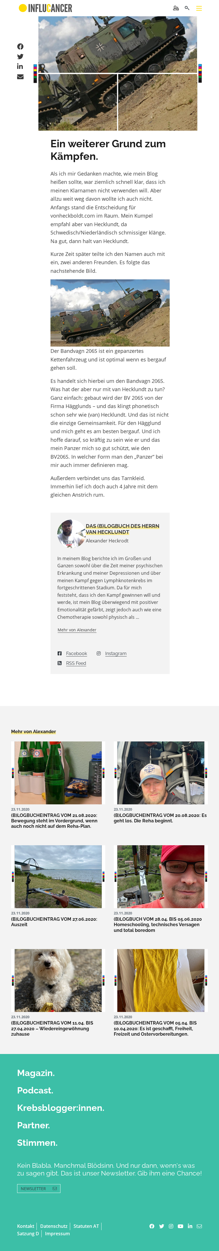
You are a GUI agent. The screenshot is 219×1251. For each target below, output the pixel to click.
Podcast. (35, 1090)
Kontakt (25, 1226)
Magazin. (36, 1073)
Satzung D (28, 1233)
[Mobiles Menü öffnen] (199, 8)
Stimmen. (37, 1142)
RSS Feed (76, 663)
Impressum (57, 1233)
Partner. (33, 1125)
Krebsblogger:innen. (60, 1108)
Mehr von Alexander (77, 630)
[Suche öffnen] (186, 8)
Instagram (116, 653)
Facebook (76, 653)
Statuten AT (86, 1226)
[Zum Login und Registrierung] (176, 8)
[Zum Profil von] (67, 534)
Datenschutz (54, 1226)
